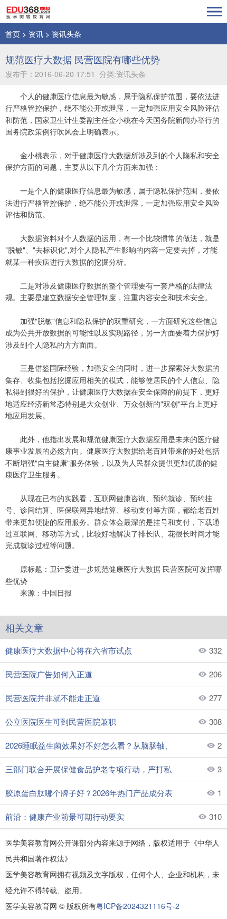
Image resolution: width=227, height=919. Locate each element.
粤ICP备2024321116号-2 (137, 906)
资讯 (36, 33)
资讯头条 (66, 33)
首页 (12, 33)
